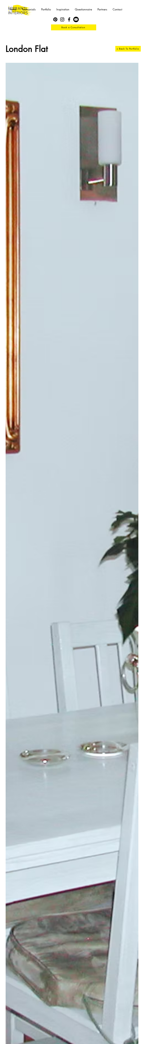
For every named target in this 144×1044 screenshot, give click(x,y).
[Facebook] (69, 19)
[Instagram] (62, 19)
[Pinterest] (55, 19)
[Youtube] (76, 19)
